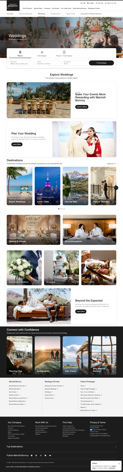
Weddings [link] (48, 392)
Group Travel (70, 14)
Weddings (41, 14)
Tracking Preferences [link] (96, 426)
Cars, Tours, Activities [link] (87, 392)
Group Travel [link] (49, 398)
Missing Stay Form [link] (68, 434)
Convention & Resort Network (91, 14)
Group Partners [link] (40, 430)
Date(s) (39, 61)
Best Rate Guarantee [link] (69, 432)
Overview (10, 14)
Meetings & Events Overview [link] (53, 386)
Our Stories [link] (11, 436)
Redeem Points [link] (13, 395)
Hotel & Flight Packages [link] (88, 389)
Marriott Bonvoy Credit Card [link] (17, 398)
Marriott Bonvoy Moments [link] (17, 401)
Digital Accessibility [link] (13, 438)
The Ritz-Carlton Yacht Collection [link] (90, 404)
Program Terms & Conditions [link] (99, 433)
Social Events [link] (49, 395)
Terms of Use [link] (94, 431)
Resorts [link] (83, 407)
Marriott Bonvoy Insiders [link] (16, 404)
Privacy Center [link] (94, 427)
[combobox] (21, 62)
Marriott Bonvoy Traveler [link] (88, 410)
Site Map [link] (65, 436)
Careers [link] (10, 428)
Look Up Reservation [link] (69, 428)
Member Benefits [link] (14, 389)
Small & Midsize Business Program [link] (46, 426)
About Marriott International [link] (16, 426)
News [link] (9, 432)
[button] (90, 3)
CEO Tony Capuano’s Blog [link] (16, 434)
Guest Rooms (67, 61)
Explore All (110, 163)
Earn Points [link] (12, 392)
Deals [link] (82, 386)
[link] (98, 430)
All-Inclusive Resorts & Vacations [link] (90, 395)
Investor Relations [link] (13, 430)
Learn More (17, 144)
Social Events (55, 14)
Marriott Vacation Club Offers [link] (89, 398)
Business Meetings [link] (50, 389)
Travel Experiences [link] (86, 401)
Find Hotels (102, 63)
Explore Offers (82, 107)
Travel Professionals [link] (41, 428)
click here (112, 468)
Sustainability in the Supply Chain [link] (100, 435)
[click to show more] (116, 188)
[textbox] (48, 62)
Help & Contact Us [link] (68, 426)
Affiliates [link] (37, 434)
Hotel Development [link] (41, 432)
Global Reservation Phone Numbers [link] (73, 430)
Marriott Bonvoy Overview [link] (17, 386)
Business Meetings (25, 14)
